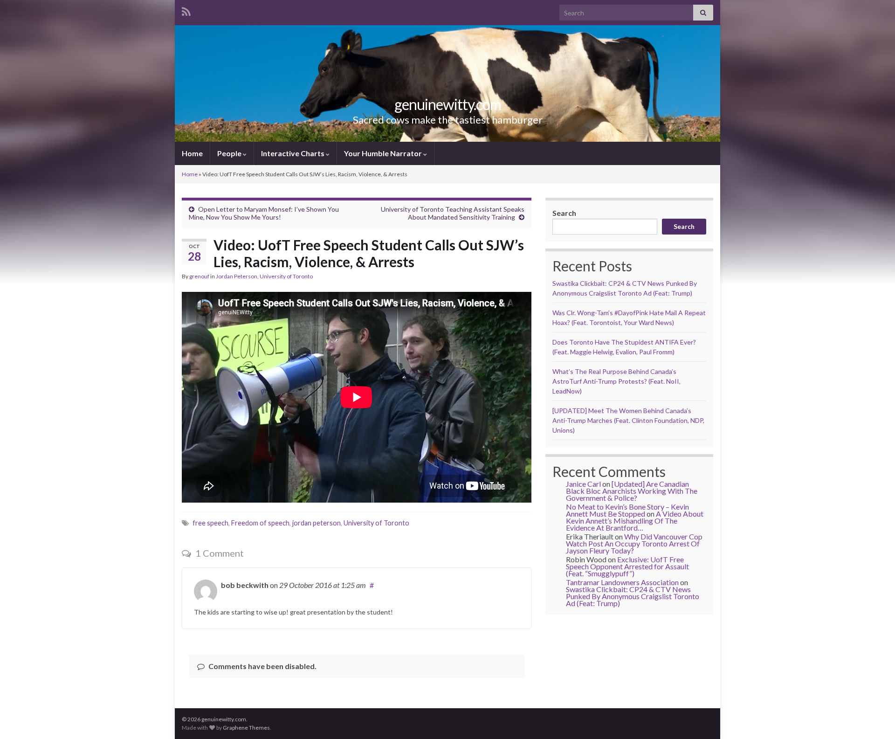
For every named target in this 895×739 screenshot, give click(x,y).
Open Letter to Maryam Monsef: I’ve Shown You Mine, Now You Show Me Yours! (264, 213)
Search (564, 212)
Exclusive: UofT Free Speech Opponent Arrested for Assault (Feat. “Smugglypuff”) (627, 566)
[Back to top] (874, 718)
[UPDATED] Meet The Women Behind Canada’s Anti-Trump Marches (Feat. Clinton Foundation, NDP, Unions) (628, 420)
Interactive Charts (293, 153)
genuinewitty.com (447, 104)
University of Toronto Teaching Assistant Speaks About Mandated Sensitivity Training (452, 213)
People (230, 153)
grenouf (199, 276)
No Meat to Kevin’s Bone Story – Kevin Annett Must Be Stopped (627, 510)
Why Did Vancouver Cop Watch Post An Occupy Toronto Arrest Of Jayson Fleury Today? (634, 543)
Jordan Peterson (236, 276)
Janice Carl (583, 483)
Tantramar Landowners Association (622, 582)
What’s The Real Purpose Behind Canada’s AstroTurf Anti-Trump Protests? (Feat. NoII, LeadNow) (616, 381)
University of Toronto (286, 276)
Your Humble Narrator (383, 153)
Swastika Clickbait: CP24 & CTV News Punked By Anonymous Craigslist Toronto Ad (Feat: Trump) (632, 596)
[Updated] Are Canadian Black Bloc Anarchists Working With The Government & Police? (631, 490)
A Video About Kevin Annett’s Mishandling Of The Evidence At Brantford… (634, 520)
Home (192, 153)
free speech (210, 523)
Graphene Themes (246, 727)
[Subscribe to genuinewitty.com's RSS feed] (186, 10)
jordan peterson (316, 523)
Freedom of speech (260, 523)
